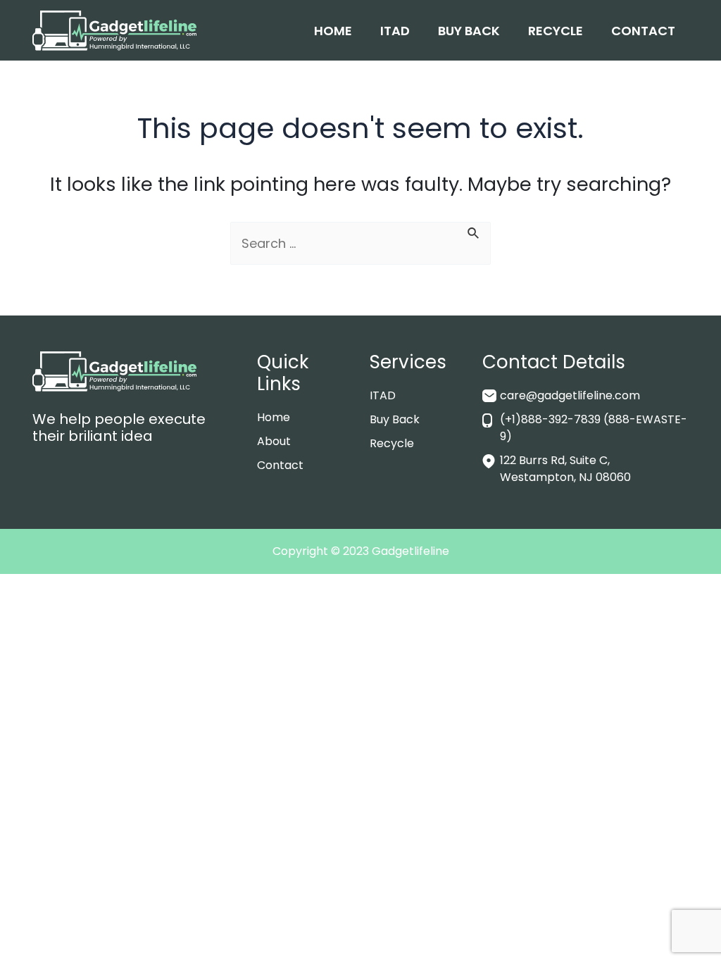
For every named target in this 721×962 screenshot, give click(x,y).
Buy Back (469, 30)
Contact (643, 30)
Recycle (555, 30)
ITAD (395, 30)
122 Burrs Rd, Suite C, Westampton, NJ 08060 (565, 468)
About (274, 441)
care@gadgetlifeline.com (570, 395)
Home (333, 30)
